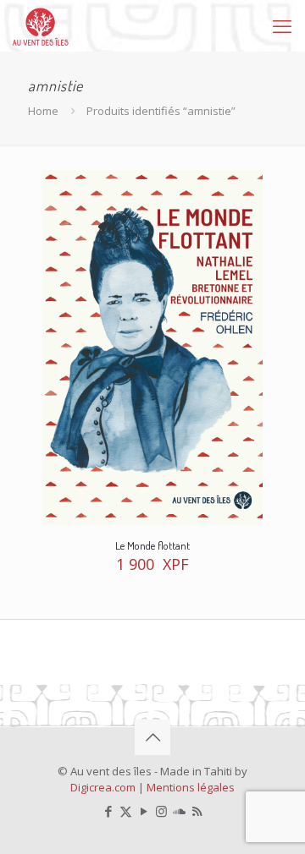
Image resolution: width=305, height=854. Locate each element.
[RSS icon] (197, 810)
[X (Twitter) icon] (125, 810)
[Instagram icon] (161, 810)
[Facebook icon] (108, 810)
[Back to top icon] (152, 737)
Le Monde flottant (152, 545)
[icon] (179, 810)
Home (43, 110)
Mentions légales (191, 787)
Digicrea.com (103, 787)
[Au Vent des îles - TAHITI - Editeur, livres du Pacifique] (41, 25)
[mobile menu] (282, 25)
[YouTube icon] (143, 810)
